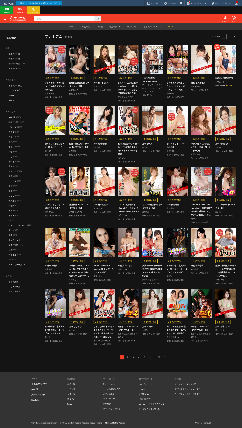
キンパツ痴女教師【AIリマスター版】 (152, 206)
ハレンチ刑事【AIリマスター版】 (225, 206)
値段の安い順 (14, 54)
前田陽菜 (97, 147)
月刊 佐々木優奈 (198, 83)
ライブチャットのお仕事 (185, 394)
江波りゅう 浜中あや (150, 280)
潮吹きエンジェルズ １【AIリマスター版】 (201, 328)
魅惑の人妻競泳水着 (224, 78)
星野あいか (219, 82)
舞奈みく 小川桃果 (125, 97)
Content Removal (203, 423)
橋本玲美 (48, 269)
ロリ (13, 156)
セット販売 (13, 282)
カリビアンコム (146, 384)
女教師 (14, 206)
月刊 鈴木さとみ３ (102, 83)
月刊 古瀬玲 (147, 326)
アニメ (14, 137)
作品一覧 (86, 27)
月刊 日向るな (221, 144)
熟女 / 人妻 (16, 122)
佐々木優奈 (195, 87)
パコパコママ (145, 399)
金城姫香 (146, 212)
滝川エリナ (219, 330)
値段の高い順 (14, 58)
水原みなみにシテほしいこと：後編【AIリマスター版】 (201, 147)
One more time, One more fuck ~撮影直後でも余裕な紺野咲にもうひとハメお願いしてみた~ (201, 210)
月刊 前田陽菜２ (101, 144)
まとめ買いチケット (152, 27)
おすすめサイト (146, 379)
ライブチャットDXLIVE (149, 409)
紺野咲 (193, 219)
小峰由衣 (170, 93)
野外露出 (15, 201)
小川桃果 (170, 151)
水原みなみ (195, 154)
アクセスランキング (183, 384)
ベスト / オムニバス (20, 225)
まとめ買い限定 (15, 85)
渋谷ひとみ (122, 269)
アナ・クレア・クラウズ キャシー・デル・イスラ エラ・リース (152, 88)
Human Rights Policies (115, 423)
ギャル (14, 215)
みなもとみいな (75, 212)
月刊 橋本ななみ (101, 204)
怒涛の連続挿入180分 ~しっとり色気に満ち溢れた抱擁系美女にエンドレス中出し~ (225, 270)
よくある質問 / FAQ (111, 389)
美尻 (13, 210)
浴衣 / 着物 (16, 245)
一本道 (142, 389)
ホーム (72, 27)
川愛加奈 (72, 151)
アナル (14, 132)
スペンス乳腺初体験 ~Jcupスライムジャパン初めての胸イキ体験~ (128, 208)
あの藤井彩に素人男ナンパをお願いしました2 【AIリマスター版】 (177, 269)
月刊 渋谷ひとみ (125, 265)
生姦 (13, 186)
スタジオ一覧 (14, 291)
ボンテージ (15, 240)
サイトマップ (109, 399)
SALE (170, 27)
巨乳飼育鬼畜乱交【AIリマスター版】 (79, 84)
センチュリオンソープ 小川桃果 (176, 145)
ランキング (132, 27)
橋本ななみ (98, 208)
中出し (14, 147)
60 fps (11, 100)
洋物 (13, 152)
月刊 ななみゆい (76, 326)
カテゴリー (72, 389)
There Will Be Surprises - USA (149, 79)
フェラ (14, 196)
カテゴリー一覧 (15, 264)
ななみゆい (73, 330)
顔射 (13, 250)
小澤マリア (98, 276)
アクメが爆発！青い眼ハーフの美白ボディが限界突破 (54, 86)
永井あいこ (73, 90)
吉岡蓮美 (170, 208)
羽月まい (48, 151)
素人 (13, 166)
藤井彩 (169, 276)
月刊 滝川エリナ (222, 326)
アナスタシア (50, 93)
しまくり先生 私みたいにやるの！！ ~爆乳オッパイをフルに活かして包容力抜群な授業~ (128, 88)
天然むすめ (144, 394)
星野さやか (219, 280)
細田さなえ (49, 212)
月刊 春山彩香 (197, 265)
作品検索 (71, 379)
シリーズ (71, 394)
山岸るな (72, 280)
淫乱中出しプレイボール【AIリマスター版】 (79, 145)
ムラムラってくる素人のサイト (152, 404)
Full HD (12, 95)
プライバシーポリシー (113, 409)
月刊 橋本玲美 (51, 265)
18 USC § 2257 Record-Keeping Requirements (81, 423)
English (35, 400)
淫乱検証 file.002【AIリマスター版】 (78, 206)
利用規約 (107, 404)
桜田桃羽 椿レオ (173, 337)
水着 (13, 235)
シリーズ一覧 (14, 286)
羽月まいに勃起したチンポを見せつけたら (54, 145)
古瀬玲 (145, 330)
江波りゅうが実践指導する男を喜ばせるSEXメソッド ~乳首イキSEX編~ (152, 270)
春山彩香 (194, 269)
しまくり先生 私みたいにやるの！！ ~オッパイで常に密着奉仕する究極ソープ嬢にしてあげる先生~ (104, 332)
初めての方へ (109, 384)
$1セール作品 (15, 68)
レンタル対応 (14, 90)
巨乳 (13, 142)
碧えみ (145, 147)
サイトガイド (109, 379)
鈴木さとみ (98, 87)
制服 (13, 191)
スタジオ (71, 399)
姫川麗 (218, 212)
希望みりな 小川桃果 (102, 341)
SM (12, 260)
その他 (178, 379)
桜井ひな (121, 158)
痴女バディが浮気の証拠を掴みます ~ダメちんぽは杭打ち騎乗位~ (176, 329)
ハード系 (15, 181)
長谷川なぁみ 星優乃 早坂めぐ (127, 335)
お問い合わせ (109, 394)
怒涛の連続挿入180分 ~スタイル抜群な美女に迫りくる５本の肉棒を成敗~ (128, 149)
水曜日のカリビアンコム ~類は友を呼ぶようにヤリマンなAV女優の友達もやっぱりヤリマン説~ (79, 271)
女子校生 (15, 255)
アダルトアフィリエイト (185, 389)
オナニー (15, 171)
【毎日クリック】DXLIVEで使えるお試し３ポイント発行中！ (39, 3)
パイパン (15, 127)
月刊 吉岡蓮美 (173, 204)
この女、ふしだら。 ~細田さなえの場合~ (54, 206)
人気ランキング (38, 394)
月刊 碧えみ (147, 144)
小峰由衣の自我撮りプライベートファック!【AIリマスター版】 (176, 86)
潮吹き (14, 161)
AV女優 (99, 27)
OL (12, 220)
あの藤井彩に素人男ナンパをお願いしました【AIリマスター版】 (54, 329)
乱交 (13, 176)
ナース (13, 230)
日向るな (219, 147)
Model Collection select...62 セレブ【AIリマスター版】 (104, 269)
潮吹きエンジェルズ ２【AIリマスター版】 (128, 328)
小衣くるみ (122, 215)
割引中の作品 (17, 63)
